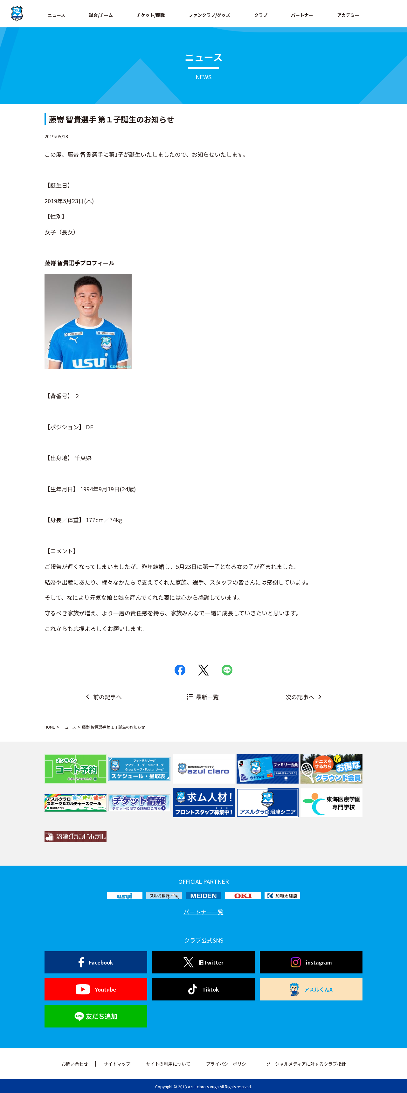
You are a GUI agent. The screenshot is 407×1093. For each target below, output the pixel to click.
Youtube (105, 989)
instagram (319, 962)
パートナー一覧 (203, 912)
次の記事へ (300, 697)
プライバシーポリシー (228, 1064)
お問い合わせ (74, 1064)
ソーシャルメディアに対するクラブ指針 (306, 1064)
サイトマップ (117, 1064)
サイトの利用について (168, 1064)
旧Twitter (211, 962)
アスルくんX (318, 989)
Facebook (101, 962)
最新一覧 (207, 697)
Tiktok (210, 989)
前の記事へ (107, 697)
